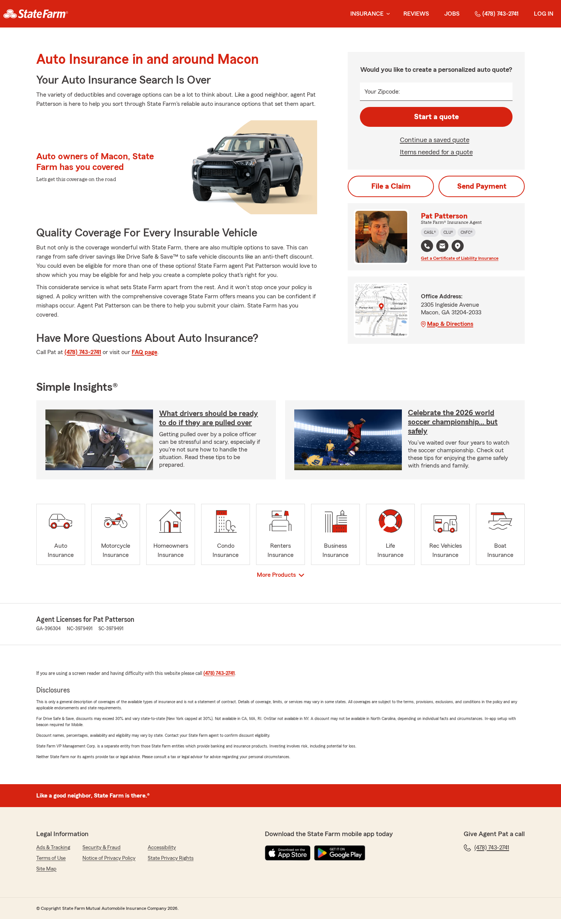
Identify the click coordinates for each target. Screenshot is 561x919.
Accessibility (162, 847)
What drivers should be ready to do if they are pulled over (208, 418)
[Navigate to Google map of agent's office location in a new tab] (457, 246)
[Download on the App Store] (288, 853)
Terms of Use (51, 858)
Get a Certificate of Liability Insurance (459, 258)
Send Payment (481, 186)
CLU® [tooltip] (448, 232)
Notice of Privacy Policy (108, 858)
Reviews (416, 14)
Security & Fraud (101, 847)
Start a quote (436, 117)
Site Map (46, 869)
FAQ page (144, 352)
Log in (543, 14)
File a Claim (391, 186)
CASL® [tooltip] (430, 232)
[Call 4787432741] (427, 246)
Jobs (451, 14)
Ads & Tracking (53, 847)
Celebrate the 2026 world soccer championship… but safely (453, 422)
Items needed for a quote (436, 152)
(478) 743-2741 (500, 14)
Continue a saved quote (434, 139)
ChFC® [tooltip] (466, 232)
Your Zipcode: (382, 92)
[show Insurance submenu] (387, 14)
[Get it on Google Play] (339, 853)
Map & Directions (450, 324)
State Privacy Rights (170, 858)
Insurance (367, 14)
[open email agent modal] (442, 247)
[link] (35, 13)
